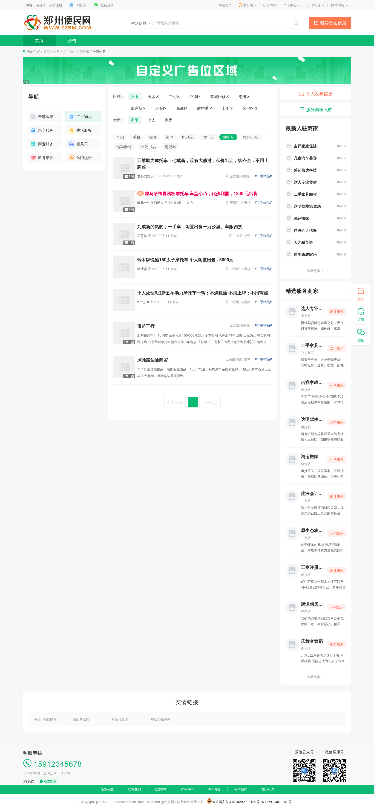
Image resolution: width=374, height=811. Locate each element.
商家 (168, 120)
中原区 (195, 96)
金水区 (153, 96)
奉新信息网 (120, 719)
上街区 (227, 108)
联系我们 (134, 789)
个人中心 (290, 4)
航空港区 (204, 108)
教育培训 (45, 157)
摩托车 (84, 51)
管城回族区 (219, 96)
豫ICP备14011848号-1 (278, 801)
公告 (72, 40)
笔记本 (170, 146)
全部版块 (45, 116)
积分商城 (269, 4)
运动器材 (124, 146)
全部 (120, 137)
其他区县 (250, 108)
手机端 (248, 4)
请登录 (41, 4)
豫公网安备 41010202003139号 (236, 801)
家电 (169, 137)
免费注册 (55, 4)
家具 (153, 137)
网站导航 (337, 4)
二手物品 (69, 51)
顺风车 (82, 143)
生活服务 (84, 130)
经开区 (161, 108)
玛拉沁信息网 (161, 719)
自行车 (208, 137)
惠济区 (244, 96)
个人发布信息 (319, 93)
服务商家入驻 (319, 109)
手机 (136, 137)
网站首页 (225, 4)
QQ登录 (80, 4)
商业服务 (45, 143)
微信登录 (107, 4)
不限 (135, 96)
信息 (56, 51)
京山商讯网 (81, 719)
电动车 (188, 137)
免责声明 (161, 789)
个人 (152, 120)
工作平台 (313, 4)
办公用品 (148, 146)
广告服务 (187, 789)
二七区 (174, 96)
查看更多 (313, 270)
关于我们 (240, 789)
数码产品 (250, 137)
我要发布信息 (333, 23)
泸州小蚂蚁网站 (45, 719)
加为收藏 (107, 789)
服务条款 (214, 789)
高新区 (182, 108)
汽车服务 (45, 130)
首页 (39, 40)
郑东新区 (138, 108)
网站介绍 (267, 789)
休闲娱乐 (84, 157)
